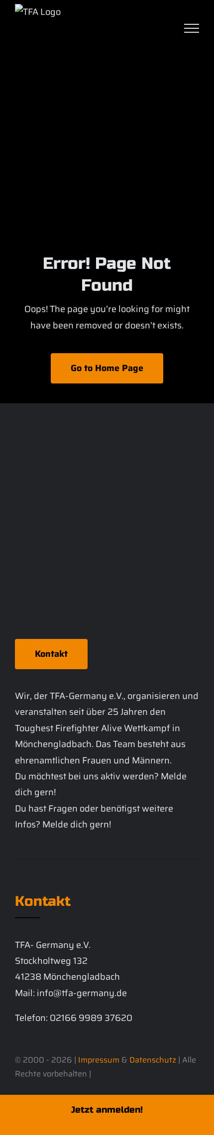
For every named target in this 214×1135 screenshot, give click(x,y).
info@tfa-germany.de (82, 993)
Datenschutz (152, 1060)
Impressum (98, 1060)
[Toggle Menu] (191, 28)
